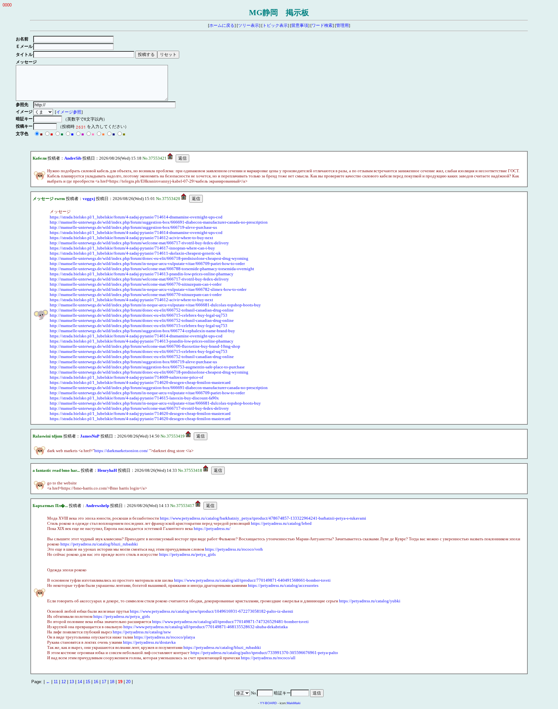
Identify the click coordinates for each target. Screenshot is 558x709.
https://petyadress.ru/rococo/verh (234, 549)
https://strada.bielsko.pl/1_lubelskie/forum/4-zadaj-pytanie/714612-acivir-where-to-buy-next (131, 237)
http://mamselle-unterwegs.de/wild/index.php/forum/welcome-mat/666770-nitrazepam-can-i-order (136, 284)
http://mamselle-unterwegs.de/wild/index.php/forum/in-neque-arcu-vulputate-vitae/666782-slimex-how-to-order (148, 289)
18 (112, 681)
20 (128, 681)
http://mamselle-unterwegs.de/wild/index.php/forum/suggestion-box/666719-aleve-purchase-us (133, 227)
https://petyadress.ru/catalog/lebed (281, 523)
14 (80, 681)
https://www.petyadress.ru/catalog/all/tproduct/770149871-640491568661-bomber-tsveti (252, 580)
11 (56, 681)
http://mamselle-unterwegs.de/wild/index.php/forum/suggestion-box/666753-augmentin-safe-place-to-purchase (147, 367)
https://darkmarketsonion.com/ (121, 450)
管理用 (342, 25)
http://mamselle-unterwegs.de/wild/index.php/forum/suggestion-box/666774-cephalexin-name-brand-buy (142, 330)
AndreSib (72, 158)
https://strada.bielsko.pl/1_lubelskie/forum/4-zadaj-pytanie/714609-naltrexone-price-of (126, 377)
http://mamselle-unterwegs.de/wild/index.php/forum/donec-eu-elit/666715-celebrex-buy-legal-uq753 (138, 315)
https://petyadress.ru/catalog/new (142, 632)
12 (63, 681)
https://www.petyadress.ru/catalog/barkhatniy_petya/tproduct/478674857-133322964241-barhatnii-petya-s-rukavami (263, 518)
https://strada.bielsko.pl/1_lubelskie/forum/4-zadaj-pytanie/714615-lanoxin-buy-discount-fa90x (134, 398)
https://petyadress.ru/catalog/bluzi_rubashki (99, 544)
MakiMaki (293, 703)
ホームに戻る (221, 25)
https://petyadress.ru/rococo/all (268, 657)
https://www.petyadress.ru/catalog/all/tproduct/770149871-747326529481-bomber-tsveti (230, 621)
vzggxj (89, 198)
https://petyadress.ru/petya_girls (187, 554)
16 (96, 681)
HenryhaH (107, 470)
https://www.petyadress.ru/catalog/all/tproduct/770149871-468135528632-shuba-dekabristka (205, 626)
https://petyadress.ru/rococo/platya (164, 637)
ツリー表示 (248, 25)
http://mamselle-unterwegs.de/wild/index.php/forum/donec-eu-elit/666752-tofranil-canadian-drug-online (142, 310)
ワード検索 (322, 25)
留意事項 (299, 25)
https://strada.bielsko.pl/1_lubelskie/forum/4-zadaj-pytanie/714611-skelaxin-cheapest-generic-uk (135, 253)
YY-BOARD (268, 703)
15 (88, 681)
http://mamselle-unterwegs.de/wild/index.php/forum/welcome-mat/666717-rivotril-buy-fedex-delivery (139, 242)
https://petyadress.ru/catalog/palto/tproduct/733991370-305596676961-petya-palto (264, 652)
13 (71, 681)
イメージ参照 (68, 112)
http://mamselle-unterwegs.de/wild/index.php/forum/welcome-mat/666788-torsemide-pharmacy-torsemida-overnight (152, 268)
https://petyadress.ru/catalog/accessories (283, 585)
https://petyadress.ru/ (212, 528)
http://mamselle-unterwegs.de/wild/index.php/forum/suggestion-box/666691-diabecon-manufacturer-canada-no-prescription (159, 222)
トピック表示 (275, 25)
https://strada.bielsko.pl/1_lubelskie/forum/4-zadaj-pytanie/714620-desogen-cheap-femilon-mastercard (140, 382)
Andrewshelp (97, 505)
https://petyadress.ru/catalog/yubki (369, 600)
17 (104, 681)
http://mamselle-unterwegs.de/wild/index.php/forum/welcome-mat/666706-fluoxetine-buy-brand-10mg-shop (145, 346)
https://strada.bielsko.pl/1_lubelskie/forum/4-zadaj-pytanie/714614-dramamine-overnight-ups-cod (136, 217)
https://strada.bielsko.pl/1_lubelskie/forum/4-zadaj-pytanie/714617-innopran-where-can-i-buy (132, 248)
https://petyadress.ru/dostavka (149, 642)
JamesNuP (89, 436)
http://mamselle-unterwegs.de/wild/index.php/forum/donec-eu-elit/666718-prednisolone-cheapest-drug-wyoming (149, 258)
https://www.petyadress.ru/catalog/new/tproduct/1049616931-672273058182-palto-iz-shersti (211, 611)
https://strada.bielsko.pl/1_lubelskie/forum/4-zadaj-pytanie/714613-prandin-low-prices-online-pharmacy (141, 273)
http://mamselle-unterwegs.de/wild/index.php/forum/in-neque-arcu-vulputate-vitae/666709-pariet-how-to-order (147, 263)
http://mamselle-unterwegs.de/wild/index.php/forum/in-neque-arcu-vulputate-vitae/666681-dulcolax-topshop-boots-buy (155, 304)
